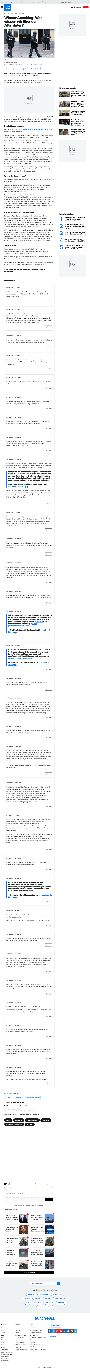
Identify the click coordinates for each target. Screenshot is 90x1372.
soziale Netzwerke (60, 1298)
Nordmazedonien (32, 1120)
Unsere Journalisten (6, 1352)
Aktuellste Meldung (20, 1335)
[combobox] (69, 2)
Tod (27, 1302)
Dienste (17, 1324)
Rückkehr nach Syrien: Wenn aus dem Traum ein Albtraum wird (22, 1114)
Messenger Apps (20, 1342)
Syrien (8, 1120)
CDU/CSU (61, 1302)
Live (86, 7)
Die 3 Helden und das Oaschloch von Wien (16, 1106)
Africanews (18, 1347)
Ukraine (37, 1298)
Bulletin (17, 1330)
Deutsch (5, 2)
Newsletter (53, 1336)
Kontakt (32, 1340)
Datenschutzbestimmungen (38, 1337)
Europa (3, 1328)
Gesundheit (4, 1340)
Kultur (2, 1344)
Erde (2, 1335)
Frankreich (27, 1298)
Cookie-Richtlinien (35, 1335)
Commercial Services (36, 1330)
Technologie (37, 1302)
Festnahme (18, 1120)
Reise (2, 1342)
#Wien (34, 624)
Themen (3, 1324)
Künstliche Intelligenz (45, 1307)
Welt (16, 13)
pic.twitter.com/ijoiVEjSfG (18, 626)
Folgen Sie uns (19, 1337)
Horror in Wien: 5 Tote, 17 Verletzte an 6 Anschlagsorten (20, 1110)
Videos (3, 1347)
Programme (4, 1349)
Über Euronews (34, 1328)
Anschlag (30, 1124)
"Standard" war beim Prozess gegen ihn (33, 129)
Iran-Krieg (31, 1294)
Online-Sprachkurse (21, 1349)
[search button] (60, 2)
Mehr (31, 1324)
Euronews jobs (34, 1342)
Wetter (17, 1332)
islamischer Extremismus (14, 1124)
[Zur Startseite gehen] (7, 7)
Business (3, 1332)
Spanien (47, 1298)
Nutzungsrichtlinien (35, 1332)
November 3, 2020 (16, 486)
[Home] (4, 13)
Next (2, 1337)
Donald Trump (57, 1294)
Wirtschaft (49, 1302)
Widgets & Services (21, 1344)
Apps (16, 1340)
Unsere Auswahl (67, 88)
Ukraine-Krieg (44, 1294)
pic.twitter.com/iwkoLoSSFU (20, 658)
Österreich (21, 13)
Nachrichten (10, 13)
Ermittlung (46, 1120)
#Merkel (39, 621)
